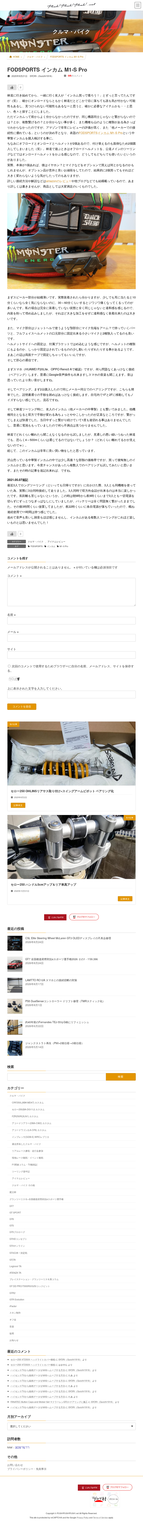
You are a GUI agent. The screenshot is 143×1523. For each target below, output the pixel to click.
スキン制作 (15, 1312)
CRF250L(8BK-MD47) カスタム (28, 1102)
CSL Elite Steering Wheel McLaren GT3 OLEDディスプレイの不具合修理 (68, 938)
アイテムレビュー (56, 541)
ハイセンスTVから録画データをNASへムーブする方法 (38, 1370)
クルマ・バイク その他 (23, 1185)
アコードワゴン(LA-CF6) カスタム (29, 1130)
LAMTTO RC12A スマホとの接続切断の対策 (51, 980)
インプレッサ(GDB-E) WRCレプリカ (30, 1137)
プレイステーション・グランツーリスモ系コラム (34, 1279)
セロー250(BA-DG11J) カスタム (28, 1109)
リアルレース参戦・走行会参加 (27, 1150)
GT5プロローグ (17, 1231)
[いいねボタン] (12, 87)
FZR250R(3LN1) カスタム (25, 1116)
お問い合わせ (15, 1465)
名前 (11, 614)
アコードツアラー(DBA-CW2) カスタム (31, 1123)
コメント (14, 575)
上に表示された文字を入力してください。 (35, 688)
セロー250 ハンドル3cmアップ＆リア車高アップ (43, 884)
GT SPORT (15, 1212)
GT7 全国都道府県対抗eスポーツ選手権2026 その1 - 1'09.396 (61, 959)
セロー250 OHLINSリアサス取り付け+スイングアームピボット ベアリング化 (62, 791)
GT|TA (12, 1259)
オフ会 (12, 1319)
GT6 (11, 1218)
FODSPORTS (37, 546)
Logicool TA (15, 1266)
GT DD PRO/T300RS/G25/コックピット (29, 1286)
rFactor (13, 1306)
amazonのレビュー (59, 181)
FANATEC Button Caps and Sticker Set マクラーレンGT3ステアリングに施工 (49, 1401)
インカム (51, 546)
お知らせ (13, 1340)
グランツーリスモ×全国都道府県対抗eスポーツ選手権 (36, 1199)
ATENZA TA (15, 1272)
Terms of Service (100, 1517)
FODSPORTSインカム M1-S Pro (101, 133)
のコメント (75, 75)
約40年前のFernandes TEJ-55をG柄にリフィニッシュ (57, 1022)
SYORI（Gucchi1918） (70, 1359)
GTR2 (12, 1293)
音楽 (11, 1326)
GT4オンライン (17, 1245)
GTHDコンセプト (18, 1239)
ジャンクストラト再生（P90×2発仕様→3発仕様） (54, 1043)
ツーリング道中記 (21, 1171)
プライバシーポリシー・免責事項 (26, 1469)
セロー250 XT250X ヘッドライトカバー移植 (33, 1359)
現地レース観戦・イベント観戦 (27, 1157)
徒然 (11, 1333)
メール (13, 632)
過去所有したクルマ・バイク (26, 1143)
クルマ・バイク (35, 541)
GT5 (11, 1225)
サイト (11, 649)
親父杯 (12, 1192)
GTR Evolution (16, 1299)
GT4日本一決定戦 (18, 1252)
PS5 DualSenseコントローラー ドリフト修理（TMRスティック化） (65, 1001)
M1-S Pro (64, 546)
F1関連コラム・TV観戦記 (24, 1164)
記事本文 (18, 805)
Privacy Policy (83, 1517)
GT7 (11, 1205)
